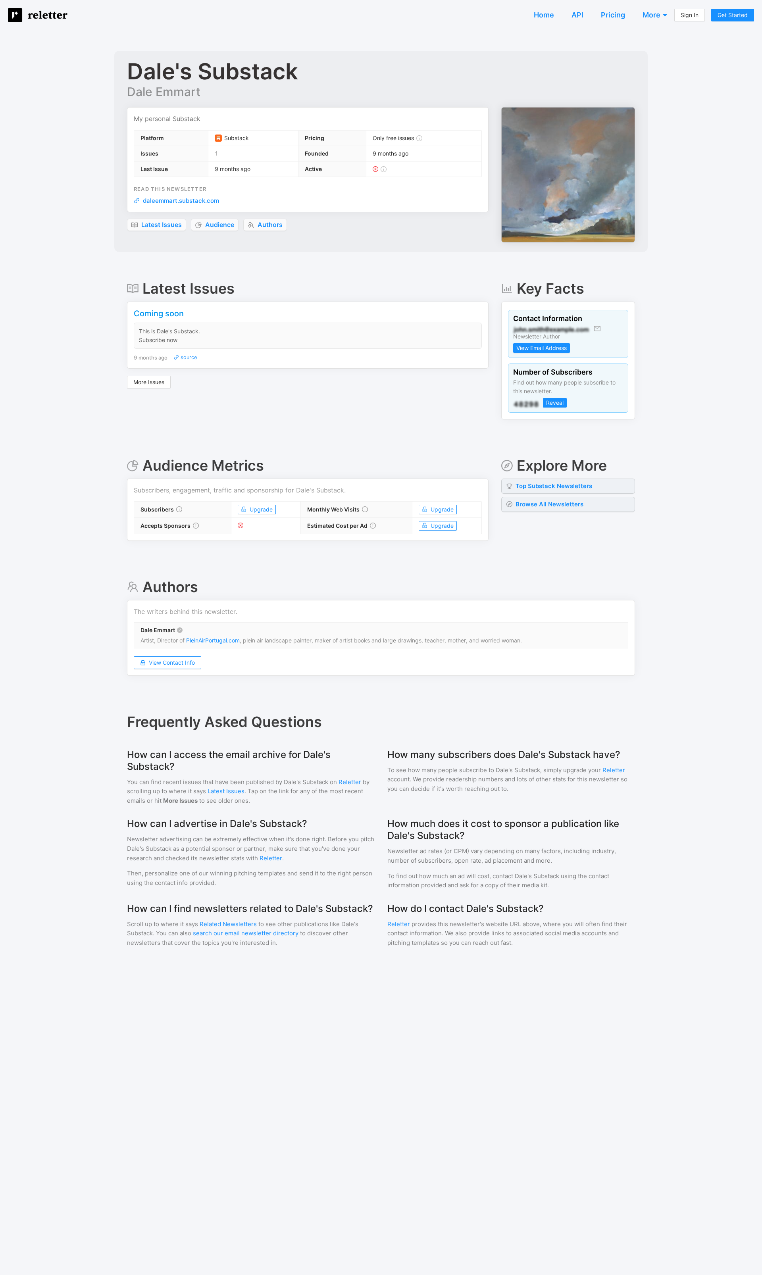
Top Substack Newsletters (554, 486)
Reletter (350, 782)
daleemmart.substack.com (181, 200)
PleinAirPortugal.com (213, 640)
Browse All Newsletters (549, 504)
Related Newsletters (228, 924)
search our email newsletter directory (245, 933)
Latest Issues (226, 791)
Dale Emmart (163, 92)
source (188, 357)
